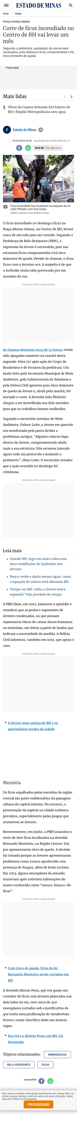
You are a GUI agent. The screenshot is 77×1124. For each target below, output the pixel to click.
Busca (70, 5)
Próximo (71, 96)
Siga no (39, 148)
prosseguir (38, 1104)
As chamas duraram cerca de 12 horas (32, 350)
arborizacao (57, 1054)
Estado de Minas (24, 129)
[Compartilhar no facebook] (19, 148)
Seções (6, 5)
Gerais (18, 13)
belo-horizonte (18, 1064)
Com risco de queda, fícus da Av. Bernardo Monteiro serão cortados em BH (38, 974)
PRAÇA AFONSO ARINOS (16, 21)
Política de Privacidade (24, 1099)
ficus (45, 1064)
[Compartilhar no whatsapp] (28, 148)
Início (6, 13)
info (40, 129)
